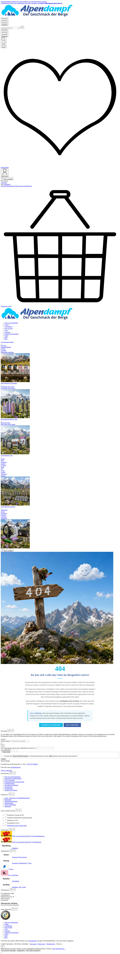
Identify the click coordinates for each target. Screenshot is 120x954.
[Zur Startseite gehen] (37, 16)
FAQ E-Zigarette (9, 780)
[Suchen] (19, 28)
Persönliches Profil (12, 186)
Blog (5, 937)
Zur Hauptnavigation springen (37, 1)
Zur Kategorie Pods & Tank (9, 419)
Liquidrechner (8, 788)
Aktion (3, 739)
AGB (50, 756)
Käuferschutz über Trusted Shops (14, 782)
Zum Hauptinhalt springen (9, 1)
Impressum (7, 806)
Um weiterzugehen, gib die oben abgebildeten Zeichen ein (18, 748)
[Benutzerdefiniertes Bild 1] (5, 919)
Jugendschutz (8, 787)
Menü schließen (8, 179)
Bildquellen (7, 799)
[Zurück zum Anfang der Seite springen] (2, 946)
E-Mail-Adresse (6, 741)
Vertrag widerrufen (6, 770)
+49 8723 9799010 (32, 764)
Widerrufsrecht (8, 803)
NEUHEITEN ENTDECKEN (51, 725)
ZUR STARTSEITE (72, 725)
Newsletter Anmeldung (11, 785)
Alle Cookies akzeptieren (33, 950)
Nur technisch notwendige (8, 950)
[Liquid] (15, 381)
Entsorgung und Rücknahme (12, 778)
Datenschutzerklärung (10, 801)
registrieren (7, 184)
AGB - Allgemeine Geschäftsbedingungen (17, 798)
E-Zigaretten (8, 926)
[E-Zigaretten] (15, 417)
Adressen (21, 186)
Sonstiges (7, 931)
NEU (6, 936)
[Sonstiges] (15, 548)
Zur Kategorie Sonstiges (8, 506)
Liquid (6, 924)
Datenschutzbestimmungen (20, 756)
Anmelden (4, 183)
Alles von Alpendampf (11, 922)
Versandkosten (32, 941)
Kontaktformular (15, 767)
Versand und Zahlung (10, 790)
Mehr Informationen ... (59, 949)
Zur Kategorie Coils (7, 455)
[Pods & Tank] (15, 454)
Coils (6, 929)
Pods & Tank (8, 927)
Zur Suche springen (23, 1)
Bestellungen (28, 186)
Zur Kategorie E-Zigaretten (9, 383)
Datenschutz (41, 944)
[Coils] (15, 505)
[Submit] (1, 743)
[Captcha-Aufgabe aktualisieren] (2, 745)
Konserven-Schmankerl (11, 932)
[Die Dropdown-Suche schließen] (22, 27)
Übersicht (4, 186)
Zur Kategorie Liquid (7, 342)
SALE (6, 934)
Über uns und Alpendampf (12, 777)
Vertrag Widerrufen (10, 805)
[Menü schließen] (1, 344)
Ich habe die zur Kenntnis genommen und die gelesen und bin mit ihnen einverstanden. (41, 756)
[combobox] (9, 28)
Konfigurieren (20, 950)
